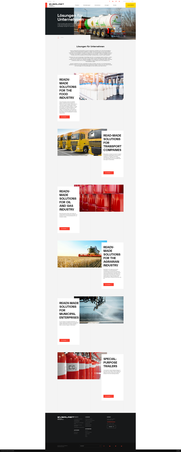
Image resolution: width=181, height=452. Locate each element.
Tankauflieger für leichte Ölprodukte (78, 425)
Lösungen (107, 5)
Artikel (86, 436)
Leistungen (76, 430)
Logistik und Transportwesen (89, 420)
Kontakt (114, 5)
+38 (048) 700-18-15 (126, 1)
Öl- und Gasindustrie (88, 421)
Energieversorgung (88, 424)
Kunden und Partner (88, 432)
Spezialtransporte (88, 426)
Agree (178, 450)
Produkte (77, 5)
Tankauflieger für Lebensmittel (79, 427)
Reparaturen (76, 432)
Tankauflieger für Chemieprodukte (77, 421)
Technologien (49, 1)
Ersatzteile (75, 433)
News (54, 1)
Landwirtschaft (87, 423)
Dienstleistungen (86, 5)
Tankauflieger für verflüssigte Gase (78, 423)
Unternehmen (97, 5)
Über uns (86, 430)
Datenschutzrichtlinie (61, 446)
